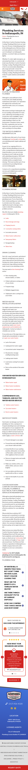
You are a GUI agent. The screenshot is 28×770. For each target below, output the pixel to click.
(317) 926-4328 (16, 704)
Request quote (14, 768)
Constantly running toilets (13, 229)
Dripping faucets (10, 225)
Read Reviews (13, 680)
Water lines (8, 246)
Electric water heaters (11, 412)
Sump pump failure (10, 239)
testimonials (19, 538)
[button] (9, 632)
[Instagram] (15, 708)
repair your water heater (11, 338)
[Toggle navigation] (2, 9)
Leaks (7, 218)
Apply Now (13, 5)
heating (13, 139)
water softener (15, 435)
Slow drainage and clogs (12, 222)
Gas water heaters (10, 408)
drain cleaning (16, 269)
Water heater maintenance (13, 389)
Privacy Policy (18, 758)
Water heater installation (12, 386)
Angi (18, 540)
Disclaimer (7, 758)
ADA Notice (14, 762)
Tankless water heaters (12, 405)
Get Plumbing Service (23, 85)
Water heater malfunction (13, 236)
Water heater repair (11, 382)
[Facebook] (12, 708)
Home (4, 36)
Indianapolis (13, 1)
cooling (20, 139)
